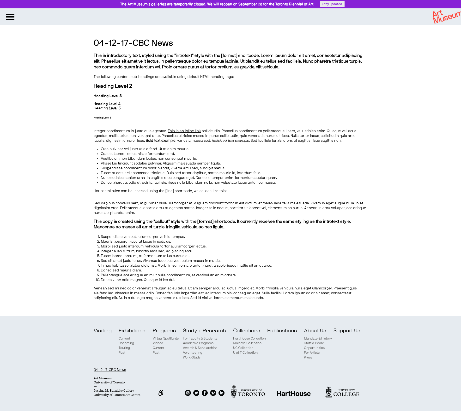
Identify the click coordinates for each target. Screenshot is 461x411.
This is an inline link (184, 131)
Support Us (347, 330)
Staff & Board (314, 343)
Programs (164, 330)
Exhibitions (132, 330)
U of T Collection (245, 352)
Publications (282, 330)
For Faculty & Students (200, 338)
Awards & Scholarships (200, 348)
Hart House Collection (249, 338)
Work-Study (191, 357)
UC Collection (243, 348)
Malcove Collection (247, 343)
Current (124, 338)
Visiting (103, 330)
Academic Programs (198, 343)
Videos (158, 343)
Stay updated (332, 4)
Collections (246, 330)
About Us (315, 330)
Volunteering (192, 352)
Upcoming (126, 343)
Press (308, 357)
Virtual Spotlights (166, 338)
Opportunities (314, 348)
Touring (124, 348)
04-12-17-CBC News (110, 370)
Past (122, 352)
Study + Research (204, 330)
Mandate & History (318, 338)
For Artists (312, 352)
